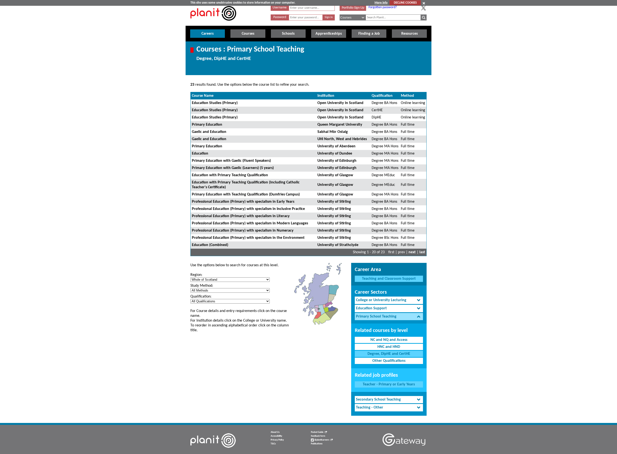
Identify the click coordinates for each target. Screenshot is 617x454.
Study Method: (201, 286)
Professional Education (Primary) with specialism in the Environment (248, 238)
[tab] (389, 300)
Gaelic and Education (209, 132)
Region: (196, 275)
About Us (275, 432)
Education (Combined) (210, 245)
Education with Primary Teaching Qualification (230, 175)
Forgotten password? (383, 7)
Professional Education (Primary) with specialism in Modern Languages (250, 223)
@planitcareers (321, 440)
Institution (325, 96)
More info (381, 2)
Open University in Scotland (340, 103)
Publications (316, 444)
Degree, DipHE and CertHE (389, 354)
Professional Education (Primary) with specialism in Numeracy (243, 231)
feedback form (318, 436)
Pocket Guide (317, 432)
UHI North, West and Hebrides (342, 139)
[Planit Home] (213, 23)
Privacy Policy (277, 440)
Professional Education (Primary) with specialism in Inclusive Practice (248, 209)
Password (279, 17)
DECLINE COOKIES (405, 2)
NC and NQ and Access (388, 340)
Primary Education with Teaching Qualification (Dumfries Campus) (246, 194)
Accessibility (276, 436)
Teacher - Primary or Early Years (389, 384)
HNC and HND (388, 347)
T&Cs (273, 444)
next (412, 252)
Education (200, 154)
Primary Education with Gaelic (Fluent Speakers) (231, 161)
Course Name (203, 96)
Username (280, 7)
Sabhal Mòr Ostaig (332, 132)
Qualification (382, 96)
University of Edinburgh (336, 161)
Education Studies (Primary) (215, 103)
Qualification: (200, 296)
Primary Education (207, 125)
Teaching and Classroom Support (389, 279)
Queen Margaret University (339, 125)
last (422, 252)
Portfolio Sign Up (353, 8)
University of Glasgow (335, 175)
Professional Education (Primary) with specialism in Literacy (241, 216)
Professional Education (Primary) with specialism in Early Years (243, 202)
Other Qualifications (388, 361)
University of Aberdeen (336, 146)
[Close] (423, 3)
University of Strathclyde (337, 245)
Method (407, 96)
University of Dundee (334, 154)
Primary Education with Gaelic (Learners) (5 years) (233, 168)
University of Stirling (334, 202)
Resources (409, 34)
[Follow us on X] (423, 8)
